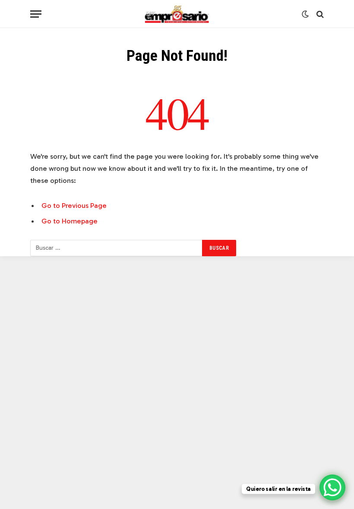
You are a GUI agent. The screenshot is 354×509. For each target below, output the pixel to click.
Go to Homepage (69, 221)
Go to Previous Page (74, 205)
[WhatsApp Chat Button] (332, 487)
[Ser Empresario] (177, 14)
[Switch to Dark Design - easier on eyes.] (305, 14)
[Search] (319, 14)
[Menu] (35, 14)
